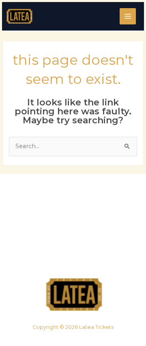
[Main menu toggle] (128, 16)
